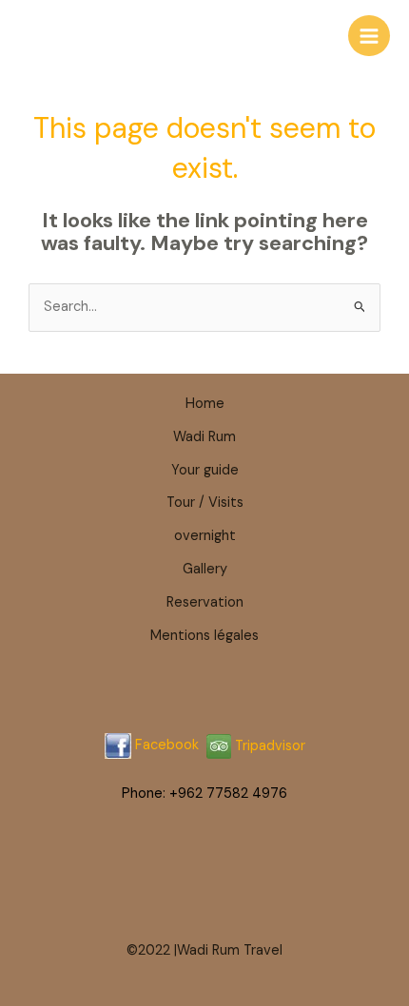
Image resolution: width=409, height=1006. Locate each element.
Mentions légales (204, 636)
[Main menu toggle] (369, 36)
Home (204, 404)
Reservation (204, 602)
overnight (205, 536)
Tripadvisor (268, 746)
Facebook (167, 746)
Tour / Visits (204, 502)
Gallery (205, 569)
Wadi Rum (204, 437)
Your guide (205, 470)
